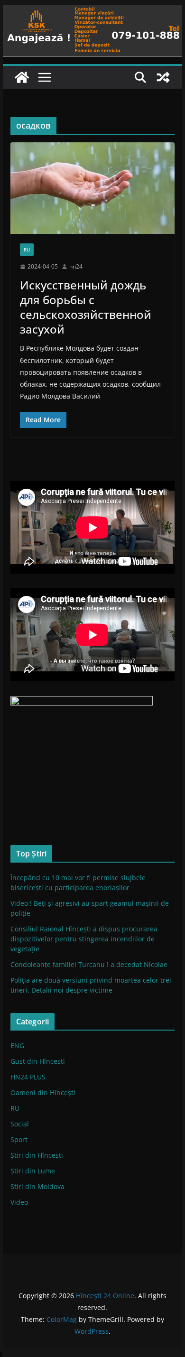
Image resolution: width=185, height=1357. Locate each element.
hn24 (76, 266)
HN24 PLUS (28, 1076)
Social (19, 1123)
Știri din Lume (32, 1170)
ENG (17, 1045)
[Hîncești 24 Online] (21, 77)
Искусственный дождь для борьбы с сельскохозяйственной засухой (85, 307)
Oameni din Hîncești (42, 1092)
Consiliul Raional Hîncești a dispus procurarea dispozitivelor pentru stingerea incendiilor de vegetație (83, 938)
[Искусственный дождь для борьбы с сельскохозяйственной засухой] (92, 188)
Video (19, 1202)
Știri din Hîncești (36, 1155)
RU (27, 249)
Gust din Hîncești (37, 1061)
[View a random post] (163, 77)
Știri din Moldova (37, 1186)
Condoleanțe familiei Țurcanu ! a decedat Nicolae (88, 964)
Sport (19, 1139)
